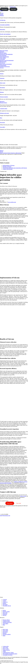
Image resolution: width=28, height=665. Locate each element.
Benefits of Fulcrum (7, 166)
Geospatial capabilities (5, 24)
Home (1, 153)
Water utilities (3, 58)
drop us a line (23, 496)
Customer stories (3, 108)
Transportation (3, 65)
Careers (4, 600)
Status (4, 635)
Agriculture (2, 59)
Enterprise (2, 78)
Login (1, 10)
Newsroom (2, 122)
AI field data (2, 20)
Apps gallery (5, 623)
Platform (2, 15)
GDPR (4, 651)
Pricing (4, 610)
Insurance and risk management (7, 60)
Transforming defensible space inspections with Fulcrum (15, 167)
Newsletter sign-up (7, 605)
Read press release (4, 50)
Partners (1, 73)
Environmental (3, 55)
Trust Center (5, 630)
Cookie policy (6, 646)
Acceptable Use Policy (8, 655)
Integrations (2, 29)
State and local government (6, 64)
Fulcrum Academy (4, 96)
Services (2, 67)
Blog (1, 117)
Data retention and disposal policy (10, 653)
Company (5, 599)
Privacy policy (6, 648)
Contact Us (5, 602)
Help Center (2, 82)
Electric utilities (3, 53)
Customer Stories (6, 153)
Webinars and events (4, 113)
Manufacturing (3, 61)
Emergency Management (16, 153)
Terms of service (6, 650)
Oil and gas (2, 62)
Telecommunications (4, 56)
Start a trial (5, 612)
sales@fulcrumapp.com (5, 515)
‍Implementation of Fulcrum (8, 165)
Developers (2, 87)
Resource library (3, 102)
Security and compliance (5, 34)
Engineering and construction (6, 54)
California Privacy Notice (8, 652)
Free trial (13, 9)
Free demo (4, 9)
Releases (2, 92)
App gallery (2, 127)
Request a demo (6, 611)
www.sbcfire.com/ (12, 202)
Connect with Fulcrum (7, 169)
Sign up (1, 150)
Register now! (13, 6)
